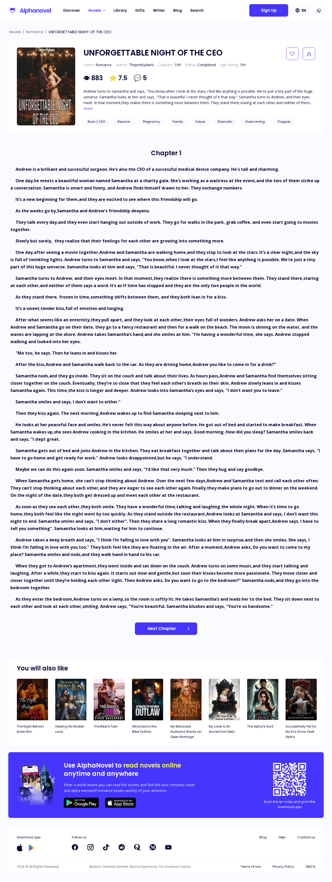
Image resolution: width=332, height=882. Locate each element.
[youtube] (168, 847)
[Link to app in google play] (31, 848)
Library (120, 10)
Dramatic (225, 121)
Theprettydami (141, 64)
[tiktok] (106, 847)
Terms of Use (250, 866)
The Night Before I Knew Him (30, 729)
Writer (159, 10)
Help (282, 837)
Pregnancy (151, 121)
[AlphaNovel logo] (29, 10)
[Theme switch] (319, 10)
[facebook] (75, 847)
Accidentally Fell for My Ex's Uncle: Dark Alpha (301, 731)
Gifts (140, 10)
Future (200, 121)
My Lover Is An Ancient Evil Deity (222, 729)
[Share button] (309, 54)
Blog (177, 10)
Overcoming (255, 121)
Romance (35, 32)
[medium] (153, 847)
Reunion (123, 121)
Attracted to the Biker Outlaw (144, 729)
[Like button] (292, 54)
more (88, 108)
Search (197, 10)
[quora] (137, 847)
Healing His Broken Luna (69, 729)
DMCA (310, 866)
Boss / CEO (96, 121)
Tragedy (284, 121)
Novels (15, 32)
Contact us (306, 837)
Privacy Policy (283, 866)
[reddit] (122, 847)
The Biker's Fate (105, 726)
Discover (71, 10)
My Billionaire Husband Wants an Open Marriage (186, 731)
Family (177, 121)
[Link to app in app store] (20, 847)
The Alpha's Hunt (260, 726)
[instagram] (90, 847)
